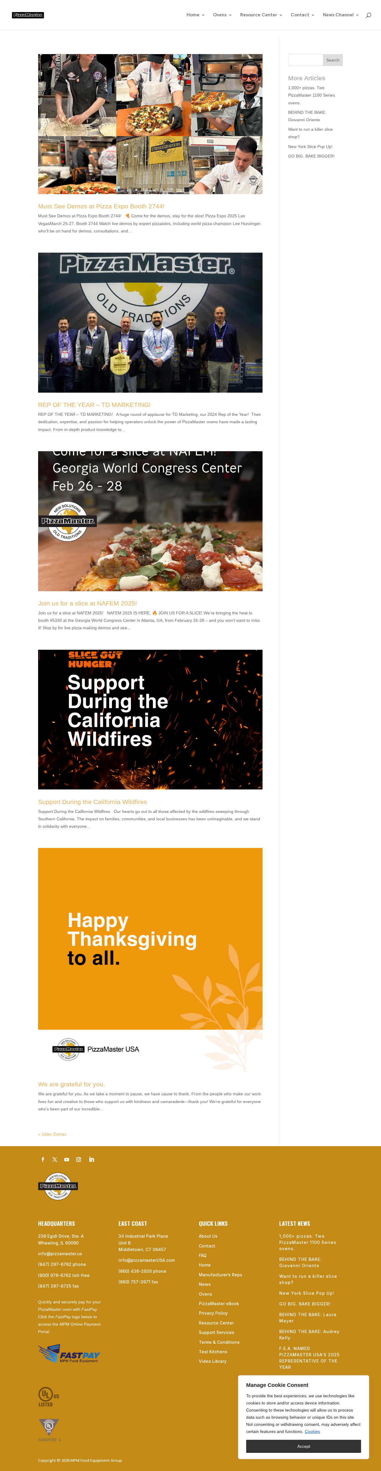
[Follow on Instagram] (78, 1159)
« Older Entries (52, 1134)
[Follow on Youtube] (66, 1159)
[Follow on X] (55, 1159)
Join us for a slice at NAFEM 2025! (87, 603)
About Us (208, 1236)
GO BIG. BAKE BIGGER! (311, 156)
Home (193, 15)
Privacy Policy (213, 1313)
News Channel (338, 15)
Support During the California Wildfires (92, 801)
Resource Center (258, 15)
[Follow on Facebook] (43, 1159)
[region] (303, 1417)
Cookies (312, 1431)
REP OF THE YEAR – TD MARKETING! (94, 404)
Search (333, 60)
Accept (303, 1446)
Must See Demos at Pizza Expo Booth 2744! (101, 206)
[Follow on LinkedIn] (91, 1159)
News (205, 1284)
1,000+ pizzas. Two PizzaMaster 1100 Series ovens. (311, 95)
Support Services (216, 1332)
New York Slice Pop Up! (310, 146)
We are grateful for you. (71, 1084)
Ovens (220, 15)
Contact (300, 15)
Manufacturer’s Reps (220, 1274)
